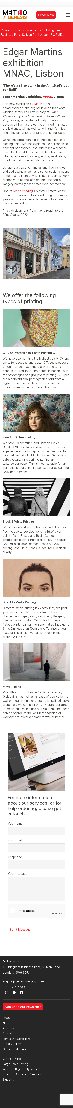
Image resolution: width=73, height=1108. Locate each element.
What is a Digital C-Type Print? (22, 1069)
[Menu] (67, 15)
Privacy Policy (12, 1044)
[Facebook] (14, 992)
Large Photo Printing (15, 1064)
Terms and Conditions (17, 1038)
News (6, 1023)
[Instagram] (6, 992)
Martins (39, 104)
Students (8, 1079)
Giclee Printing (12, 1058)
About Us (8, 1028)
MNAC (47, 97)
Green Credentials (14, 1049)
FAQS (6, 1018)
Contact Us (10, 1033)
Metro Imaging (23, 191)
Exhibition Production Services (22, 1074)
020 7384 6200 (14, 987)
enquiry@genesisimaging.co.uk (23, 981)
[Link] (15, 15)
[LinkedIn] (21, 992)
